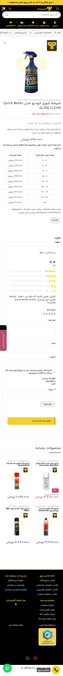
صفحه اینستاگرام (15, 580)
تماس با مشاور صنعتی (47, 594)
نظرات (57, 238)
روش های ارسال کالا (47, 618)
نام (53, 343)
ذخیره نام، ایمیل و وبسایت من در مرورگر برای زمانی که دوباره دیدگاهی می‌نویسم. (29, 371)
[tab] (57, 239)
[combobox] (35, 14)
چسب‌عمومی (44, 25)
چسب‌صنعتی (22, 25)
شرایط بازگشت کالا (47, 614)
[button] (7, 668)
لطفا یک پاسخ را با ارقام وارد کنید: (49, 381)
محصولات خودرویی (42, 32)
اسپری (55, 25)
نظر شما (52, 320)
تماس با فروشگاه (47, 580)
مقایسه (31, 123)
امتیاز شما (51, 310)
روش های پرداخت (47, 609)
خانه (59, 32)
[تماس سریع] (56, 670)
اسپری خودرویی (55, 99)
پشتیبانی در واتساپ (15, 585)
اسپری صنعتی (41, 506)
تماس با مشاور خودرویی (47, 589)
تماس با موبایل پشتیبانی (47, 585)
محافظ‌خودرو (11, 25)
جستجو (6, 14)
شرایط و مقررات (47, 605)
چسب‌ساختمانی (33, 25)
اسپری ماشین (20, 32)
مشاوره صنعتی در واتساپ (16, 589)
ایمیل (52, 357)
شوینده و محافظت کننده (27, 99)
